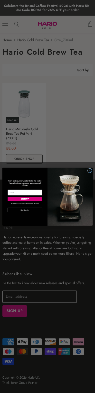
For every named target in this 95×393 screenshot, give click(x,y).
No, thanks (24, 210)
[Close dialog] (90, 170)
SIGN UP (25, 198)
